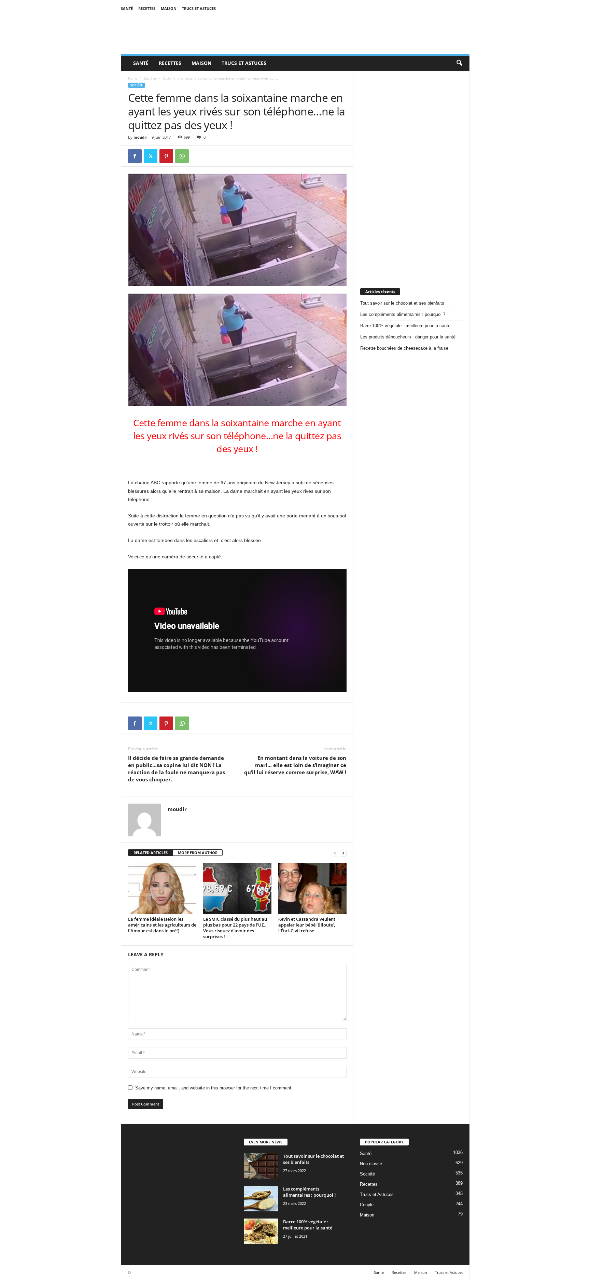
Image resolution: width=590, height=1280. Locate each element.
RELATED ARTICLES (151, 852)
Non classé (371, 1163)
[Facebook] (135, 156)
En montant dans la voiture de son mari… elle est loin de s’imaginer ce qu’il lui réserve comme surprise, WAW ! (295, 765)
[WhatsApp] (182, 156)
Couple (367, 1204)
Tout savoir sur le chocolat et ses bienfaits (402, 303)
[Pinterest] (166, 156)
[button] (459, 63)
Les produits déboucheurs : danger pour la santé (407, 336)
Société (150, 78)
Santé (127, 8)
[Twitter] (150, 156)
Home (133, 78)
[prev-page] (335, 853)
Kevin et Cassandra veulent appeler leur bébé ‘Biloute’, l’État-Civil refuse (306, 925)
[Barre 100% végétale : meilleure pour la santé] (261, 1231)
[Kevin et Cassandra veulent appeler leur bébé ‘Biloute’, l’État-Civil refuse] (312, 888)
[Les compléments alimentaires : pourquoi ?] (261, 1198)
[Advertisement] (411, 173)
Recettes (146, 8)
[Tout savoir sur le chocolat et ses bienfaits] (261, 1166)
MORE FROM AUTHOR (197, 852)
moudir (140, 137)
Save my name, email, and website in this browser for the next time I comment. (214, 1087)
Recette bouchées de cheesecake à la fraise (404, 348)
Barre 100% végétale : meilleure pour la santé (405, 325)
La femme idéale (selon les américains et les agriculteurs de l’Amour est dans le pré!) (162, 925)
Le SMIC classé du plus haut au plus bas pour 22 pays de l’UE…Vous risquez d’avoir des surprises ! (235, 928)
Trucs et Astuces (199, 8)
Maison (169, 8)
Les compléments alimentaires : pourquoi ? (402, 314)
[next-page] (343, 853)
